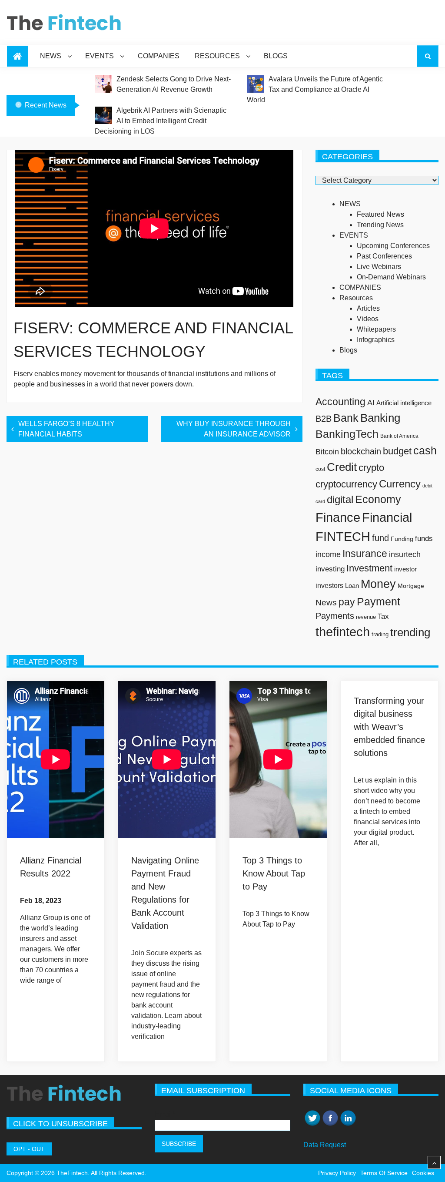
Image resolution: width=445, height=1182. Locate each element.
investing (330, 568)
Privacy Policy (337, 1172)
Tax (383, 616)
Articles (368, 308)
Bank (346, 418)
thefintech (342, 632)
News (326, 602)
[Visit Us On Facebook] (330, 1114)
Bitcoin (327, 451)
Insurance (364, 553)
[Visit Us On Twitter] (312, 1114)
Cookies (423, 1172)
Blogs (276, 56)
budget (397, 451)
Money (378, 584)
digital (340, 499)
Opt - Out (29, 1148)
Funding (402, 538)
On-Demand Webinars (391, 277)
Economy (378, 499)
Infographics (376, 339)
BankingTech (347, 434)
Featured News (380, 214)
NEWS (50, 56)
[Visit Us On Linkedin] (348, 1114)
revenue (366, 617)
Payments (334, 616)
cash (425, 450)
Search (427, 56)
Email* (165, 1114)
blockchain (361, 451)
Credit (342, 466)
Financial (387, 517)
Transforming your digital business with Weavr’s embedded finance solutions (389, 727)
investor (405, 569)
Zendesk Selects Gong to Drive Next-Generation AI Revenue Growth (173, 84)
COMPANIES (158, 56)
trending (410, 632)
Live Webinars (379, 266)
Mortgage (411, 585)
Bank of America (399, 436)
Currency (400, 484)
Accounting (340, 401)
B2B (323, 418)
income (328, 554)
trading (380, 634)
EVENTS (99, 56)
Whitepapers (376, 329)
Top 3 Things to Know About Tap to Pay (273, 873)
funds (424, 538)
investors (329, 585)
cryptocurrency (346, 484)
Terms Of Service (384, 1172)
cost (320, 469)
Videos (368, 318)
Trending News (380, 224)
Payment (378, 601)
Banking (380, 418)
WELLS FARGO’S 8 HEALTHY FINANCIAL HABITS (66, 429)
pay (347, 602)
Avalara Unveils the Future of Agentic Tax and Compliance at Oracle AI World (315, 89)
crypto (371, 467)
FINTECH (342, 536)
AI (371, 402)
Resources (217, 56)
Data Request (324, 1144)
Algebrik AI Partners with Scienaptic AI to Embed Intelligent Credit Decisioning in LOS (160, 121)
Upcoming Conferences (393, 245)
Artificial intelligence (404, 403)
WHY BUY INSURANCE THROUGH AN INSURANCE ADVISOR (233, 429)
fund (380, 538)
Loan (352, 585)
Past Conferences (384, 256)
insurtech (405, 554)
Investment (369, 568)
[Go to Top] (434, 1162)
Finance (337, 517)
